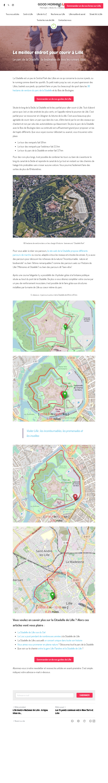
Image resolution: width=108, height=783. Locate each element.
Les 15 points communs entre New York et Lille (74, 712)
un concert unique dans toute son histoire (63, 640)
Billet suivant (59, 707)
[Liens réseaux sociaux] (4, 5)
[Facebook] (72, 721)
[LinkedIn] (84, 721)
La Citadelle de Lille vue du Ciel (31, 632)
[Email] (90, 721)
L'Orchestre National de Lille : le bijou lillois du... (30, 712)
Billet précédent (20, 707)
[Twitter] (78, 721)
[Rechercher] (59, 6)
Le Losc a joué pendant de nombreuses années (39, 636)
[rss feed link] (94, 721)
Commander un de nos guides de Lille (54, 99)
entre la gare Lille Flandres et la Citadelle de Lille (60, 648)
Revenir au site (20, 721)
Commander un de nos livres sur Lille (84, 6)
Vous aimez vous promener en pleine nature (38, 644)
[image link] (54, 6)
